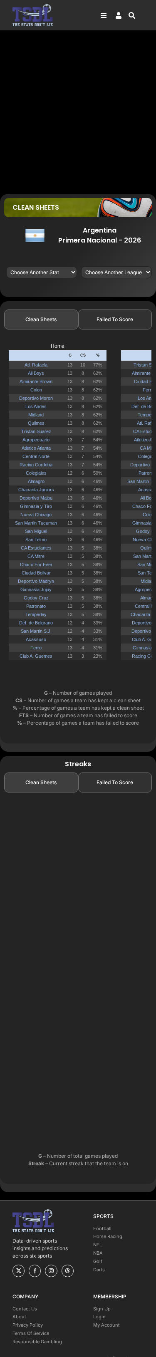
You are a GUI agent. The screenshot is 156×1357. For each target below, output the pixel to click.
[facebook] (35, 1271)
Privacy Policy (27, 1325)
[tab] (41, 319)
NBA (98, 1253)
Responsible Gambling (37, 1342)
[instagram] (51, 1271)
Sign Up (102, 1309)
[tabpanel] (78, 505)
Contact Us (24, 1309)
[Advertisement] (78, 112)
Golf (97, 1261)
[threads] (68, 1271)
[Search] (136, 15)
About (19, 1317)
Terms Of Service (30, 1333)
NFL (97, 1245)
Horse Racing (107, 1236)
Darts (99, 1270)
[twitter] (18, 1271)
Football (102, 1228)
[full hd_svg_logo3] (32, 6)
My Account (106, 1325)
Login (99, 1317)
